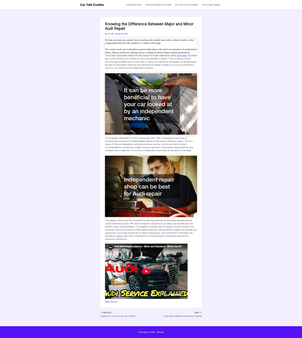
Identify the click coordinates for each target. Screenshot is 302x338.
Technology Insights (211, 5)
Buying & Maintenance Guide (158, 5)
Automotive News (134, 5)
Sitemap (160, 332)
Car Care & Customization (186, 5)
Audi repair (182, 55)
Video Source (111, 301)
